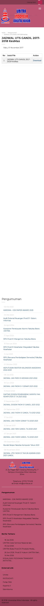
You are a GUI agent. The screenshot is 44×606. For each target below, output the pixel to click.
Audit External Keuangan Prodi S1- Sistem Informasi (19, 504)
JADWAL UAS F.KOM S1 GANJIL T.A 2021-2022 (21, 413)
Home (3, 32)
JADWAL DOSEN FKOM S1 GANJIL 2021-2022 (21, 405)
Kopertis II (7, 586)
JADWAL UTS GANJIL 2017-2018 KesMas (15, 34)
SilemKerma (8, 589)
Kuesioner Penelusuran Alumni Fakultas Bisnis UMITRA (21, 510)
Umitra (5, 575)
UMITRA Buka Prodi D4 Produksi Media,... (19, 549)
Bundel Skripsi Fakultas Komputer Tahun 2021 (21, 445)
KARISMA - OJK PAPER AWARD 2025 (18, 310)
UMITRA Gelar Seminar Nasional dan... (17, 543)
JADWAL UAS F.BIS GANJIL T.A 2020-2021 (20, 429)
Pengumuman (12, 32)
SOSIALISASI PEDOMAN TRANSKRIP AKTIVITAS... (18, 559)
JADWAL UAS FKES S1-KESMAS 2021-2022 (20, 378)
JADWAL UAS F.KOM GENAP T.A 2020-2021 (20, 421)
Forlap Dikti (7, 582)
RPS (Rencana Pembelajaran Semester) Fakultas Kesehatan (22, 525)
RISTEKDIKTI (8, 578)
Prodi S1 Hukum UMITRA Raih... (27, 552)
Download (37, 60)
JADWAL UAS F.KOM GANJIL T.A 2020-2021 (20, 437)
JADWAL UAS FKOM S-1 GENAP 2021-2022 (20, 386)
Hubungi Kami (31, 2)
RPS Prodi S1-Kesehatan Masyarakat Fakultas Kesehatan (20, 519)
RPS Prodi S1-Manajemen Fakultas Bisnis (19, 339)
